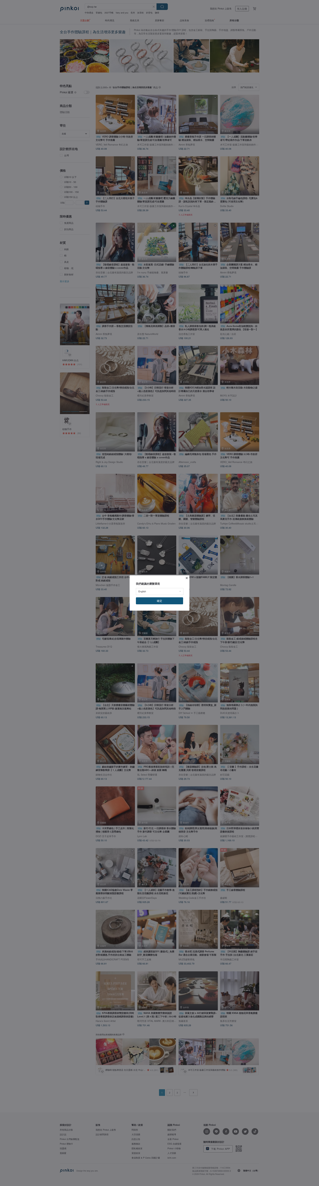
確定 (159, 601)
